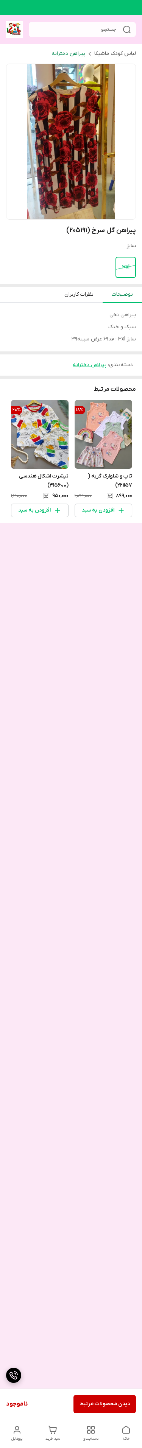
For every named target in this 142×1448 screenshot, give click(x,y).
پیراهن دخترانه (68, 53)
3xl (126, 267)
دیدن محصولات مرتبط (105, 1403)
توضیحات (122, 294)
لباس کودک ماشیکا (115, 53)
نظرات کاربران (79, 294)
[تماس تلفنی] (13, 1375)
